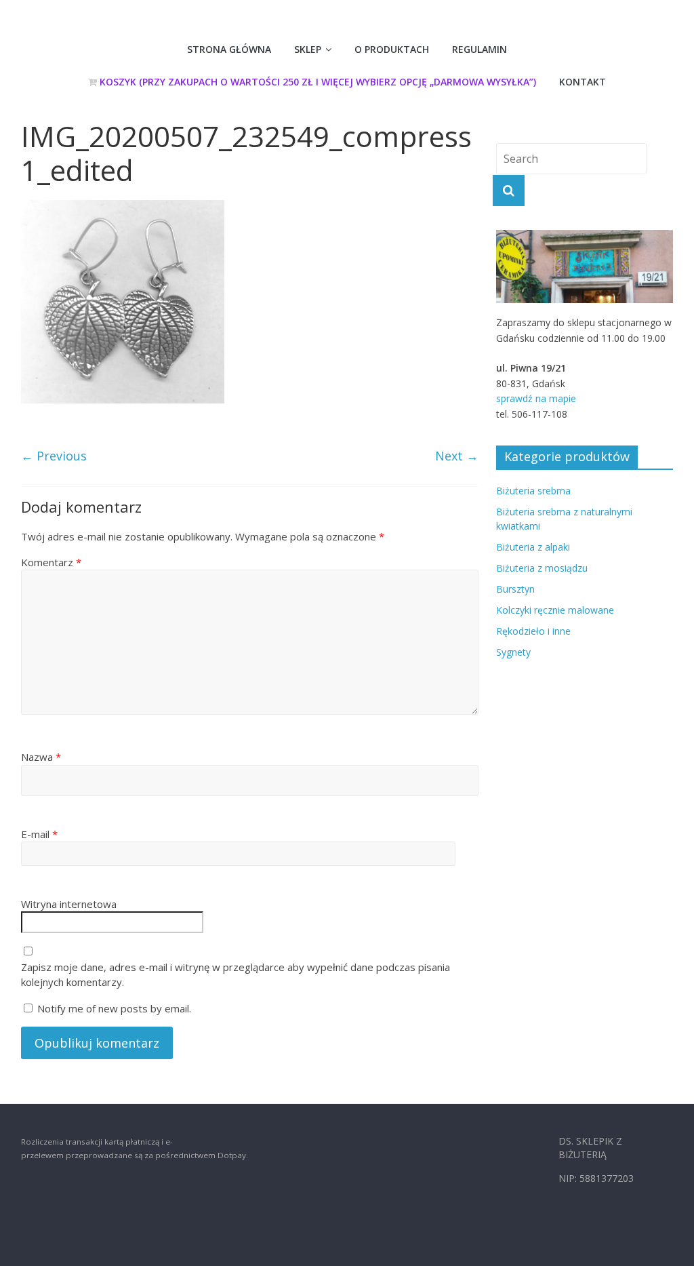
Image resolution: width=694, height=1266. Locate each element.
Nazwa (41, 757)
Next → (456, 456)
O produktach (391, 49)
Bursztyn (515, 588)
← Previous (54, 456)
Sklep (307, 49)
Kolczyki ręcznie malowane (555, 610)
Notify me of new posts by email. (114, 1008)
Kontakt (582, 81)
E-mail (39, 834)
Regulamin (479, 49)
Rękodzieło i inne (533, 631)
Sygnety (513, 652)
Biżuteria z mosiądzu (542, 567)
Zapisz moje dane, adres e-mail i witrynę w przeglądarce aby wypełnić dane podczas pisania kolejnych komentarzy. (235, 974)
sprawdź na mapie (536, 398)
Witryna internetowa (69, 904)
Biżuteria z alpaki (533, 546)
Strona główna (229, 49)
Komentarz (51, 562)
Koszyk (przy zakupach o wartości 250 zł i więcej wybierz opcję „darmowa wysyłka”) (316, 81)
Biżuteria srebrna (533, 490)
